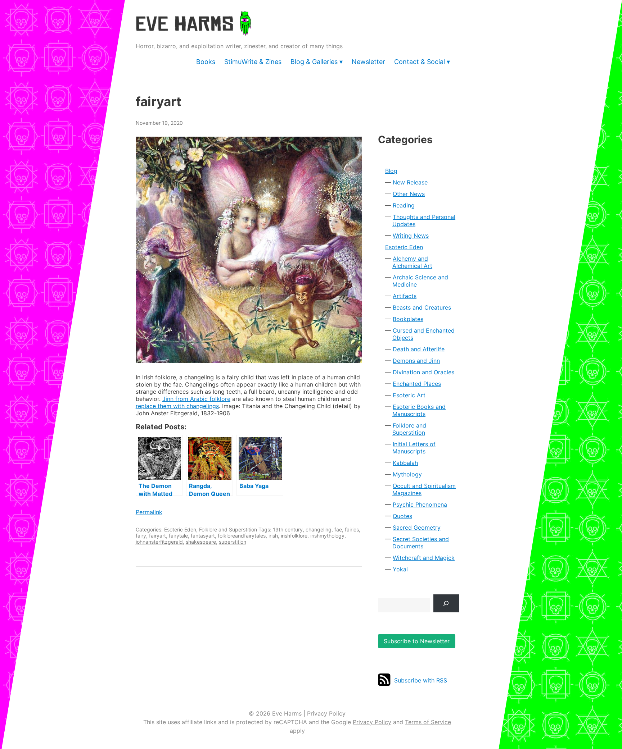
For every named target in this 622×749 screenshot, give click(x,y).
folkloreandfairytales (242, 536)
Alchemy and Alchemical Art (412, 262)
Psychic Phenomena (420, 504)
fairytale (178, 536)
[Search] (446, 603)
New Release (410, 182)
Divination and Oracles (423, 372)
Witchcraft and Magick (424, 557)
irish (273, 536)
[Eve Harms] (193, 31)
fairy (141, 536)
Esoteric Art (409, 395)
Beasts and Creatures (422, 307)
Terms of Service (428, 722)
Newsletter (368, 61)
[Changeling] (249, 249)
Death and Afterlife (419, 349)
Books (205, 61)
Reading (404, 205)
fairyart (157, 536)
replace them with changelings (177, 406)
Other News (409, 193)
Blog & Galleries (314, 61)
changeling (319, 529)
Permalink (149, 512)
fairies (352, 529)
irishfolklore (294, 536)
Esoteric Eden (180, 529)
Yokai (400, 569)
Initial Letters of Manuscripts (414, 447)
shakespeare (201, 542)
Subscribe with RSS (420, 680)
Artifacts (404, 296)
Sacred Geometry (417, 527)
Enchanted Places (417, 383)
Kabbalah (405, 462)
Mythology (407, 474)
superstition (232, 542)
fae (338, 529)
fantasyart (203, 536)
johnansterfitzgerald (159, 542)
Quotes (402, 516)
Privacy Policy (326, 713)
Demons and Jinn (416, 360)
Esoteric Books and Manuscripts (419, 410)
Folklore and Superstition (228, 529)
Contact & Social (419, 61)
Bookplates (408, 319)
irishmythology (327, 536)
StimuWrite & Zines (252, 61)
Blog (391, 170)
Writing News (411, 235)
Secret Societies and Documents (420, 542)
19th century (288, 529)
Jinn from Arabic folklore (196, 398)
